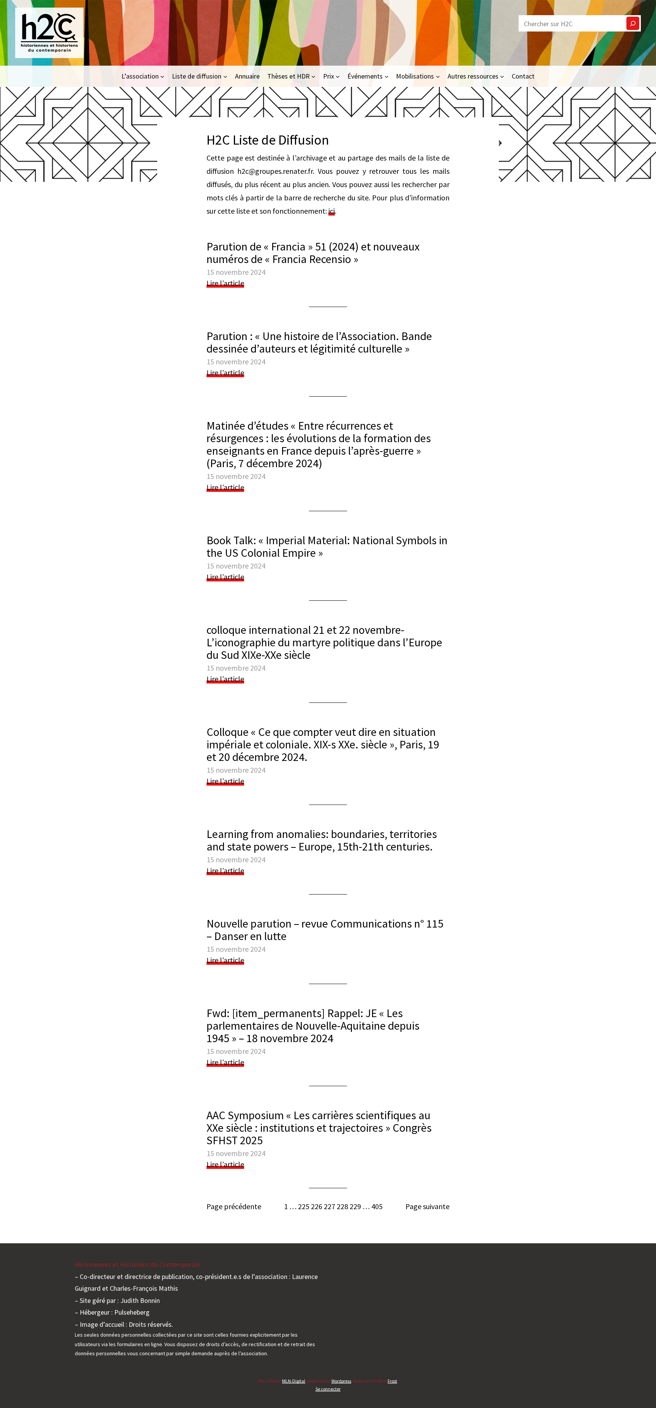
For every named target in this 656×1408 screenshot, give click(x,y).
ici (331, 211)
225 (303, 1206)
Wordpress (341, 1381)
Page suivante (427, 1206)
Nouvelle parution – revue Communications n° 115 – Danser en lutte (325, 929)
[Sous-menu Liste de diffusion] (225, 76)
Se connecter (328, 1389)
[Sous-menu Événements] (387, 76)
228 (342, 1206)
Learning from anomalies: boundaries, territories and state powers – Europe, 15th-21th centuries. (322, 840)
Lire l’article (225, 283)
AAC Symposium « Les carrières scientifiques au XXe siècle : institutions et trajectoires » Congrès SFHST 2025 (319, 1128)
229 (355, 1206)
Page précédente (234, 1206)
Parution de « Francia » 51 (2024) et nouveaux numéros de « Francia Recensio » (313, 252)
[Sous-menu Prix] (338, 76)
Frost (392, 1381)
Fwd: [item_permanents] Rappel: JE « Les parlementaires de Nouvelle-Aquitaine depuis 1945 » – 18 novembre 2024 (313, 1025)
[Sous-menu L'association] (162, 76)
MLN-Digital (293, 1381)
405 (377, 1206)
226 (316, 1206)
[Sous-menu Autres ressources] (502, 76)
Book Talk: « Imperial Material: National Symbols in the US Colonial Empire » (327, 546)
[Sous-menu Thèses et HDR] (313, 76)
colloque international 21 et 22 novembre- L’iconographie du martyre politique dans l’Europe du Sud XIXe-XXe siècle (324, 642)
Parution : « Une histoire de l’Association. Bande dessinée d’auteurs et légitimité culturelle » (319, 342)
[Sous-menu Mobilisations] (438, 76)
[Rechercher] (632, 23)
